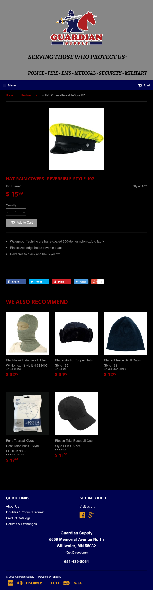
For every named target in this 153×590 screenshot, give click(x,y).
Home (9, 95)
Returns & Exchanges (21, 524)
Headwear (26, 95)
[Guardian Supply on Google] (91, 516)
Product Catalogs (18, 518)
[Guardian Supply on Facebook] (82, 516)
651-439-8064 (76, 561)
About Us (12, 506)
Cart (146, 85)
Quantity (11, 205)
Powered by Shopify (49, 576)
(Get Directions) (77, 552)
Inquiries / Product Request (25, 512)
